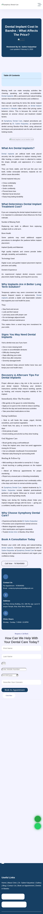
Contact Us (11, 886)
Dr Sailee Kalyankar (30, 521)
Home (4, 883)
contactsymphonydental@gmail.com (20, 588)
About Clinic (12, 883)
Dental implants (7, 96)
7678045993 (20, 586)
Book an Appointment (26, 886)
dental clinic (12, 532)
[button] (38, 75)
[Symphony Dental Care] (10, 4)
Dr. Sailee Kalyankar (26, 883)
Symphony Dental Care (25, 550)
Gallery (38, 883)
